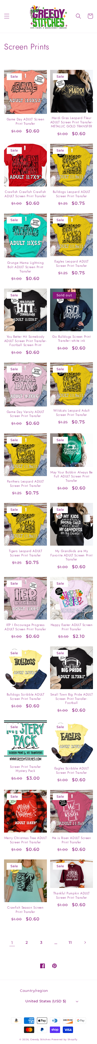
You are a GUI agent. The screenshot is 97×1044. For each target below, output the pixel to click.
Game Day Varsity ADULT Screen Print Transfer (25, 414)
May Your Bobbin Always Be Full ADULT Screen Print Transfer (71, 476)
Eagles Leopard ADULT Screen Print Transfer (71, 264)
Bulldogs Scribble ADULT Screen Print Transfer (25, 697)
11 (70, 942)
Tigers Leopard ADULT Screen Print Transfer (25, 553)
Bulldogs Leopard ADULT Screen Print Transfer (71, 194)
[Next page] (85, 942)
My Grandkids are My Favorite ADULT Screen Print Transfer (71, 555)
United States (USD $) (45, 1001)
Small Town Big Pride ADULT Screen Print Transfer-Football (71, 699)
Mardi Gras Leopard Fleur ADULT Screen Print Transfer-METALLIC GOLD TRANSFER (71, 122)
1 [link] (12, 942)
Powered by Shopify (64, 1039)
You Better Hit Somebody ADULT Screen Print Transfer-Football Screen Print (25, 341)
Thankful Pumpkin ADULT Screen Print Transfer (71, 895)
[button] (7, 16)
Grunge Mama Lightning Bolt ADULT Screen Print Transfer (25, 267)
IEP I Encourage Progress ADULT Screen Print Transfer (25, 627)
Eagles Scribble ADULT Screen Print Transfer (71, 770)
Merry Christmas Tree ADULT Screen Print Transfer (25, 840)
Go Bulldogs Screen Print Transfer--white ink (71, 339)
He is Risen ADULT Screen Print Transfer (71, 840)
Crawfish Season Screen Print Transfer (25, 910)
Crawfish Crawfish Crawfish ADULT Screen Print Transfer (25, 194)
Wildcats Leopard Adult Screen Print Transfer (71, 413)
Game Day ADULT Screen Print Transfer (25, 121)
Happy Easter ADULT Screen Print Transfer (72, 627)
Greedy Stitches (40, 1039)
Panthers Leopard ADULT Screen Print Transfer (25, 484)
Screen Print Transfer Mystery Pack (25, 769)
